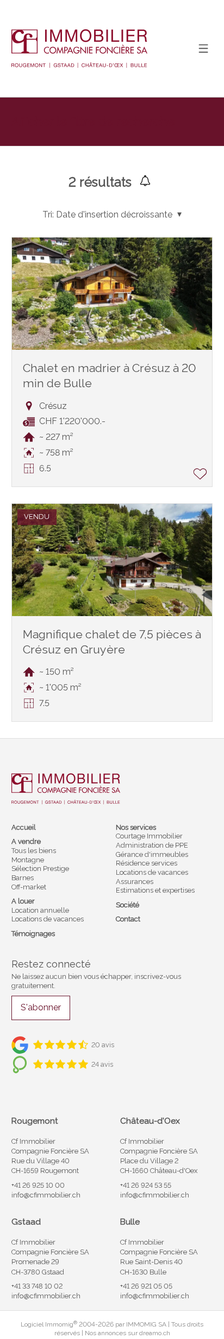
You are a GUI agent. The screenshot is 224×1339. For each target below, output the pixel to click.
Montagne (27, 860)
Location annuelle (40, 910)
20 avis (102, 1045)
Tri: (48, 214)
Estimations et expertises (155, 890)
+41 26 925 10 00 (38, 1185)
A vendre (26, 841)
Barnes (22, 878)
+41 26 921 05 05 (146, 1286)
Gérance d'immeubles (152, 854)
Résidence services (146, 863)
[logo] (79, 48)
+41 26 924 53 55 (145, 1185)
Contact (128, 919)
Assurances (134, 881)
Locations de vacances (47, 919)
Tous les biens (33, 851)
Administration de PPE (152, 845)
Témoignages (33, 934)
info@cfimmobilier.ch (45, 1195)
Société (127, 905)
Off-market (28, 887)
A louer (23, 901)
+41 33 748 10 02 (37, 1286)
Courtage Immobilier (149, 836)
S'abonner (41, 1007)
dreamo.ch (154, 1333)
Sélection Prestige (40, 868)
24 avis (102, 1064)
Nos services (136, 827)
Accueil (23, 827)
